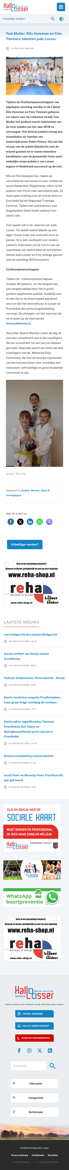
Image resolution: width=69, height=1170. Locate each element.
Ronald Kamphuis (22, 1162)
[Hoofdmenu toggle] (61, 7)
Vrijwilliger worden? (25, 544)
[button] (53, 19)
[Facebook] (19, 1050)
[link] (61, 18)
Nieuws (35, 490)
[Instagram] (29, 1050)
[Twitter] (39, 1050)
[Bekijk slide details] (33, 583)
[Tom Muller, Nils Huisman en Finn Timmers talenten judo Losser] (34, 76)
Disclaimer (53, 1155)
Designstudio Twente (50, 1162)
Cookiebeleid (38, 1155)
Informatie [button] (36, 1083)
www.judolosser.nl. (18, 323)
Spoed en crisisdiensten (35, 1038)
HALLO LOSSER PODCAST (35, 1026)
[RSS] (49, 1050)
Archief (25, 490)
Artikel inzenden (32, 1014)
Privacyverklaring (19, 1155)
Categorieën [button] (35, 1097)
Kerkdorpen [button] (36, 1112)
